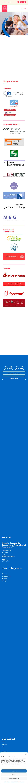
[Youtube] (25, 2)
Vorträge (4, 581)
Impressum (22, 781)
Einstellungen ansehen (14, 778)
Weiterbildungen (6, 576)
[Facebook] (21, 2)
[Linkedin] (23, 2)
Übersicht (4, 574)
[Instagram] (18, 2)
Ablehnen (14, 774)
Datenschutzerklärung (15, 781)
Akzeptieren (14, 771)
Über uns (4, 744)
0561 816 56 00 (6, 561)
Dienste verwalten (13, 766)
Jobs (3, 747)
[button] (26, 754)
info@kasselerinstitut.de (8, 556)
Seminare (4, 578)
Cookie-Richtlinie (7, 781)
